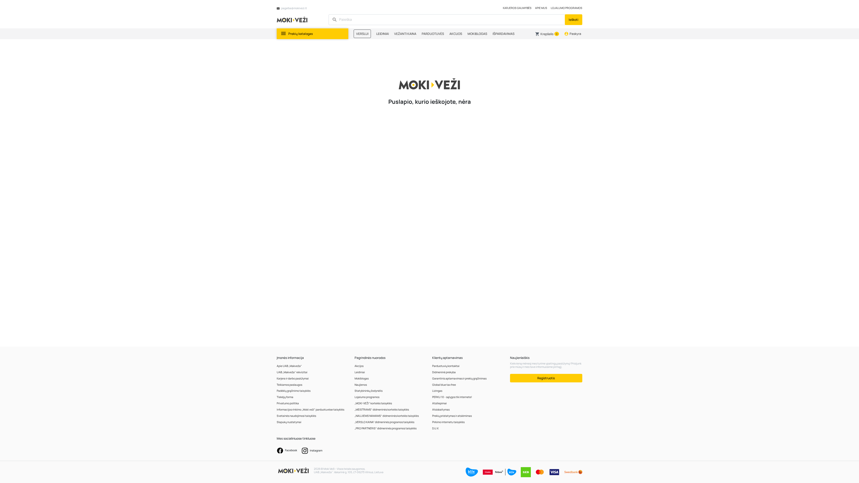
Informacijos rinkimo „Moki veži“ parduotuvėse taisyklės (310, 409)
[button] (547, 34)
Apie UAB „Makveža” (289, 366)
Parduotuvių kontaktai (445, 366)
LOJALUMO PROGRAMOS (566, 8)
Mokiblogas (362, 378)
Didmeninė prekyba (444, 372)
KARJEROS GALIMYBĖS (517, 8)
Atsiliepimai (439, 403)
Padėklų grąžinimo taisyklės (293, 391)
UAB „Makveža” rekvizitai (292, 372)
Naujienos (361, 385)
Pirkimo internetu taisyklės (448, 422)
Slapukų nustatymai (289, 422)
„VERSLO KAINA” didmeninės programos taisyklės (384, 422)
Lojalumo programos (367, 397)
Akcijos (359, 366)
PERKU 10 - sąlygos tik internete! (452, 397)
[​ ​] (447, 19)
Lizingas (437, 391)
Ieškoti (573, 19)
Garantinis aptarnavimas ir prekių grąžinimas (459, 378)
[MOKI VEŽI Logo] (293, 19)
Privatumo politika (288, 403)
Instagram (315, 450)
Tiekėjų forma (285, 397)
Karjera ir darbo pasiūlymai (293, 378)
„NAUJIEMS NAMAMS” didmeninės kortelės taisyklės (387, 416)
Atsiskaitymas (441, 409)
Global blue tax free (444, 385)
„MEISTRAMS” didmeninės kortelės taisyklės (382, 409)
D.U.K (435, 428)
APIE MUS (541, 8)
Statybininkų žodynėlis (369, 391)
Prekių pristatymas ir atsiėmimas (452, 416)
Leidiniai (360, 372)
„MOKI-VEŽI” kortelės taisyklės (373, 403)
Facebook (291, 450)
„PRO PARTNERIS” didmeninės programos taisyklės (386, 428)
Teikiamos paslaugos (289, 385)
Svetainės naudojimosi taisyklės (296, 416)
